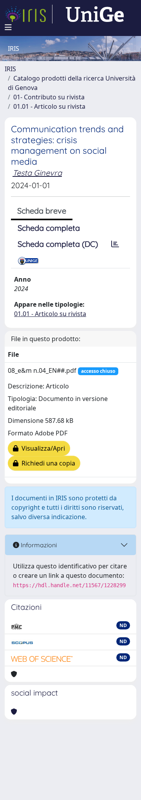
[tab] (115, 244)
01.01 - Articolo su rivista (49, 106)
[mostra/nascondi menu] (8, 27)
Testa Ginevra (37, 173)
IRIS (10, 69)
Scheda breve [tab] (41, 211)
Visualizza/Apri (41, 448)
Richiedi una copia (46, 463)
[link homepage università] (95, 14)
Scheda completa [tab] (49, 228)
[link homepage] (28, 14)
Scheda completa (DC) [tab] (58, 244)
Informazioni (38, 545)
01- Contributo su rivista (49, 97)
